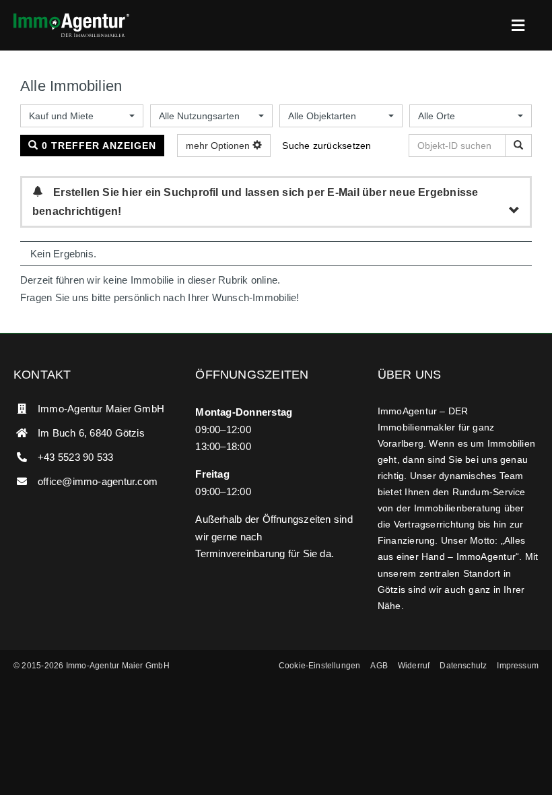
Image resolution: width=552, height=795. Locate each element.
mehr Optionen (219, 145)
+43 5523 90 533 (75, 457)
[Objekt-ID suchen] (518, 145)
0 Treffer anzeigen (97, 145)
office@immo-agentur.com (98, 481)
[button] (320, 666)
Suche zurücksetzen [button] (326, 145)
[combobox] (81, 115)
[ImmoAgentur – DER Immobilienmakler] (71, 18)
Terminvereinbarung (240, 553)
